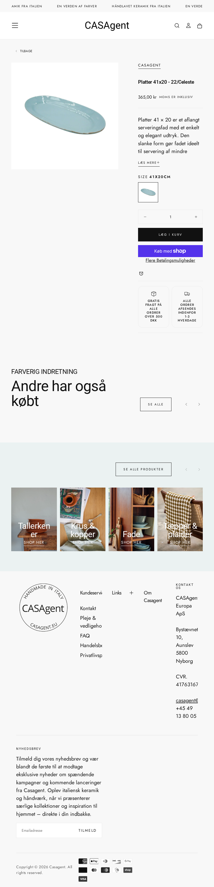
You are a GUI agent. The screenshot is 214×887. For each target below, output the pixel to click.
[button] (15, 25)
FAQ (85, 636)
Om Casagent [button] (153, 596)
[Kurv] (200, 26)
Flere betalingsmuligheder (170, 260)
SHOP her (131, 542)
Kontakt (88, 608)
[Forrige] (186, 404)
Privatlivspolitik (91, 655)
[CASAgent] (43, 607)
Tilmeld (88, 830)
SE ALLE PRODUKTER (143, 469)
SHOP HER (34, 542)
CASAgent (149, 65)
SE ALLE (156, 404)
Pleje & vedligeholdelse (91, 622)
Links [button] (116, 592)
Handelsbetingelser (91, 645)
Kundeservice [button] (91, 592)
